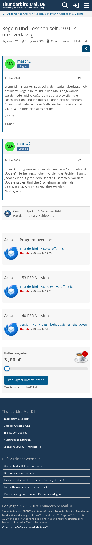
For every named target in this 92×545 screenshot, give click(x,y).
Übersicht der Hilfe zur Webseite (23, 466)
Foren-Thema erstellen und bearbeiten (27, 487)
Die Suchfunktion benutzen (20, 473)
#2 (80, 160)
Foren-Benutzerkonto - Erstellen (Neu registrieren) (34, 480)
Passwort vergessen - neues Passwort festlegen (32, 494)
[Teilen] (86, 48)
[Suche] (65, 5)
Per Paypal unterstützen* (26, 380)
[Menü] (86, 5)
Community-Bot (24, 211)
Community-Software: (25, 527)
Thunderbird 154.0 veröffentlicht (43, 249)
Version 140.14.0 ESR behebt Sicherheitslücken (53, 324)
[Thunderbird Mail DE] (23, 5)
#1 (80, 78)
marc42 (12, 41)
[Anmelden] (75, 5)
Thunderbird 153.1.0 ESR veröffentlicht (48, 287)
